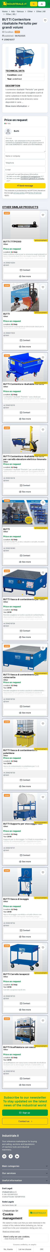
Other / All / (11, 14)
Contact (26, 270)
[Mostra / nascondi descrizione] (17, 106)
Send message (26, 186)
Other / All (40, 11)
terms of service (34, 193)
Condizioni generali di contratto (32, 179)
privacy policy (19, 193)
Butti (16, 131)
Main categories (10, 1166)
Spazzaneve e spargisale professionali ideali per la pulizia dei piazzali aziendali (23, 328)
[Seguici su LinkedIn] (17, 1156)
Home (5, 11)
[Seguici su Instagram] (4, 1156)
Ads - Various (17, 11)
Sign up (26, 1112)
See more (26, 276)
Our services (9, 1173)
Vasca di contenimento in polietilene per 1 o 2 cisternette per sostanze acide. (21, 767)
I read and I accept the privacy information (22, 174)
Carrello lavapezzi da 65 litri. (14, 990)
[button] (22, 379)
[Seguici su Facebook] (11, 1156)
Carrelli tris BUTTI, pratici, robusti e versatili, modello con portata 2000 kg (24, 543)
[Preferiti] (45, 20)
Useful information (12, 1180)
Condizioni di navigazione (30, 176)
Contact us (23, 1121)
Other (30, 11)
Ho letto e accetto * (25, 176)
